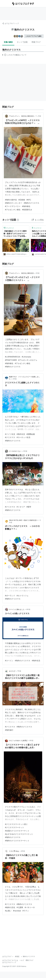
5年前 (25, 451)
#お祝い (8, 911)
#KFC (28, 200)
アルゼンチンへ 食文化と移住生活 (21, 116)
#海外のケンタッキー (13, 203)
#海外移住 (26, 206)
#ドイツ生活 (10, 434)
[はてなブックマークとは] (18, 219)
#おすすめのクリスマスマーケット (19, 834)
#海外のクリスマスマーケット (17, 840)
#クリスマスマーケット (14, 827)
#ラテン (25, 911)
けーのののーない (15, 451)
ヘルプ (22, 960)
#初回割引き (27, 209)
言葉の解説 (8, 42)
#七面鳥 (20, 907)
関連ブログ (36, 42)
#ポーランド (10, 595)
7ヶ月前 (38, 116)
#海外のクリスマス (31, 203)
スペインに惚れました (16, 609)
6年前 (28, 609)
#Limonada (26, 357)
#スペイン (9, 660)
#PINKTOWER (11, 360)
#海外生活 (21, 434)
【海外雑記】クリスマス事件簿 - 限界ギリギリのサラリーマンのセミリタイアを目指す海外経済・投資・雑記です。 (15, 233)
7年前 (19, 671)
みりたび (12, 671)
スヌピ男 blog (14, 851)
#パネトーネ (30, 907)
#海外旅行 (9, 730)
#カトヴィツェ (22, 595)
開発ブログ (29, 960)
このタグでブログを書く (33, 36)
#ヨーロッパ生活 (23, 437)
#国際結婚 (30, 434)
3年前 (15, 379)
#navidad (17, 911)
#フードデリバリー (12, 206)
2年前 (37, 273)
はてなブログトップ (9, 962)
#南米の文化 (10, 907)
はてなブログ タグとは (10, 960)
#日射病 (21, 200)
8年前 (31, 740)
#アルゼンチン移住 (12, 209)
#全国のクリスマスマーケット (17, 831)
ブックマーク (8, 227)
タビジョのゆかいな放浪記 (18, 740)
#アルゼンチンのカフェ (27, 360)
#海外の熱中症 (11, 200)
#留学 (28, 507)
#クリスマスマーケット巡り (16, 824)
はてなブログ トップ (12, 23)
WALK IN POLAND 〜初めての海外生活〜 (23, 520)
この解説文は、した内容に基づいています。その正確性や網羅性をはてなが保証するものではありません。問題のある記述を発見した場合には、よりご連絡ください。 (14, 55)
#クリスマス (10, 437)
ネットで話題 (22, 42)
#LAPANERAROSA (12, 357)
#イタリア (21, 507)
